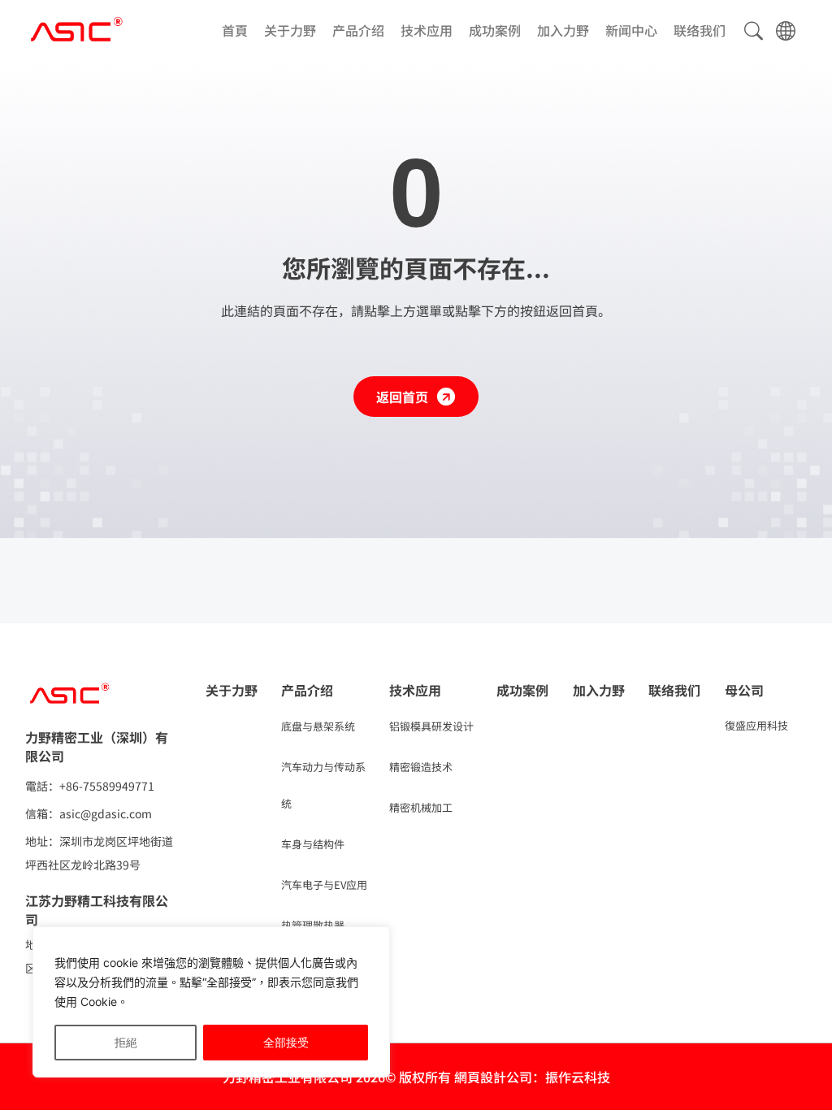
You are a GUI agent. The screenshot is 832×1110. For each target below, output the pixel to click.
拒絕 (126, 1042)
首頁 (235, 30)
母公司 (744, 690)
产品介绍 (358, 30)
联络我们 (700, 30)
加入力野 (563, 30)
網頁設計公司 (493, 1076)
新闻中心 (631, 30)
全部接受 (286, 1042)
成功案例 (495, 30)
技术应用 (427, 30)
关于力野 (290, 30)
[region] (211, 1001)
